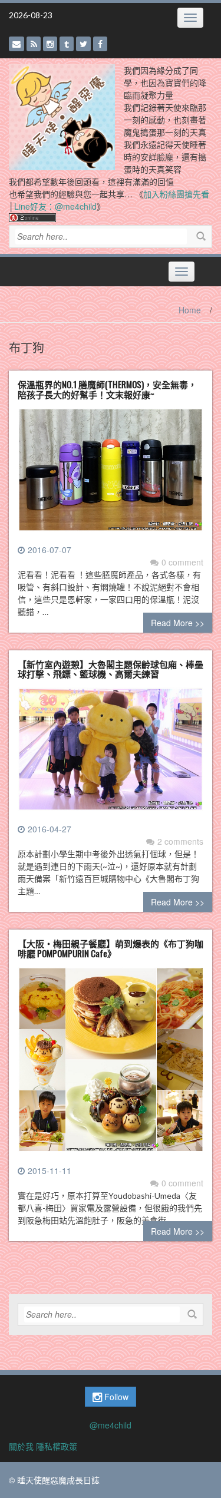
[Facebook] (100, 44)
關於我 (21, 1446)
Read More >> (177, 623)
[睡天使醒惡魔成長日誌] (62, 116)
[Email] (16, 44)
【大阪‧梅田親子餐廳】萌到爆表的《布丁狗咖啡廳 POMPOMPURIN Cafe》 (110, 948)
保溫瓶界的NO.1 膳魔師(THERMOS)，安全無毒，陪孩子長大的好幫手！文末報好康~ (107, 389)
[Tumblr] (67, 44)
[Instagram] (50, 44)
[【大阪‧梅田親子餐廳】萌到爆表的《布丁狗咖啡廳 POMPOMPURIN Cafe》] (110, 1064)
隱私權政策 (56, 1446)
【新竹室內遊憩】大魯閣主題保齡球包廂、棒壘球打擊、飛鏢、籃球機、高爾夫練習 (110, 668)
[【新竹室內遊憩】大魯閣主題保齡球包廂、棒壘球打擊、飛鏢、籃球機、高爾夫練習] (110, 753)
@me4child (110, 1425)
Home (190, 310)
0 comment (182, 562)
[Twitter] (83, 44)
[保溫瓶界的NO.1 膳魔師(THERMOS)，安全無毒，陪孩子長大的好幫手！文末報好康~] (110, 474)
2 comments (180, 841)
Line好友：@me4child (55, 206)
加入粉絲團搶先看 (176, 194)
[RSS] (34, 44)
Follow (115, 1397)
